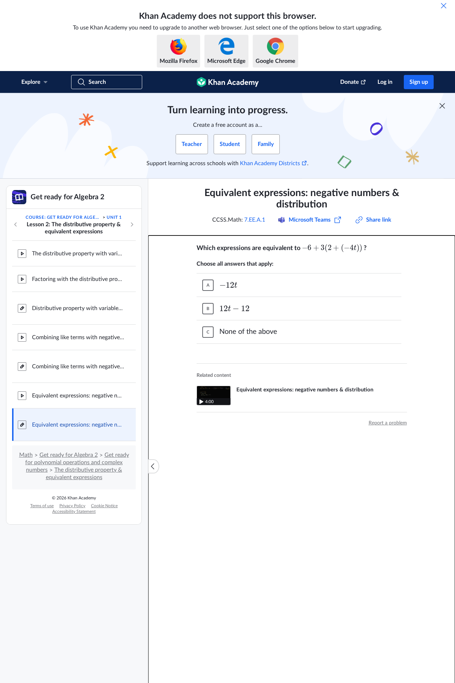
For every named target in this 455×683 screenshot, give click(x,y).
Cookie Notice (104, 506)
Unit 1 (114, 217)
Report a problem (388, 423)
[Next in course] (132, 224)
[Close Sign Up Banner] (442, 106)
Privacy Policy (72, 506)
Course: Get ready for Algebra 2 (64, 217)
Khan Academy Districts (270, 163)
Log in (385, 82)
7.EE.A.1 (254, 220)
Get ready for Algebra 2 (68, 455)
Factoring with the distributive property (78, 279)
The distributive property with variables (78, 253)
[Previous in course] (15, 224)
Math (26, 455)
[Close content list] (153, 466)
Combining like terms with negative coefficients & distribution (78, 337)
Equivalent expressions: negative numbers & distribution (78, 396)
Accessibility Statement (74, 511)
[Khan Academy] (228, 82)
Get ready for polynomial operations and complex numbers (77, 462)
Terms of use (42, 506)
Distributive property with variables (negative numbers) (78, 308)
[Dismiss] (443, 5)
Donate (349, 82)
